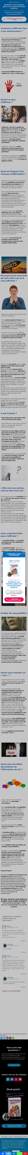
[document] (14, 577)
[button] (24, 553)
